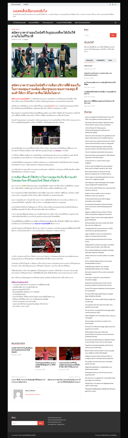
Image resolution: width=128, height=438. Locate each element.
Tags (110, 60)
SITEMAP (26, 4)
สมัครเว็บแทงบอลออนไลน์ (82, 22)
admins (26, 39)
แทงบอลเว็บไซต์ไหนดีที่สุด (64, 22)
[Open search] (115, 23)
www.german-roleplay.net (56, 424)
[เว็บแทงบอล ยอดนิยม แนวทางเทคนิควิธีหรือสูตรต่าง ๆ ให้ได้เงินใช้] (46, 354)
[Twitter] (113, 4)
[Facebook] (110, 4)
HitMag (114, 435)
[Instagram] (115, 4)
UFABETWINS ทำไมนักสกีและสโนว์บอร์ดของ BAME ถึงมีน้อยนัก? (22, 350)
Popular (89, 60)
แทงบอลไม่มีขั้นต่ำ (34, 22)
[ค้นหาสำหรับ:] (100, 35)
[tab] (89, 61)
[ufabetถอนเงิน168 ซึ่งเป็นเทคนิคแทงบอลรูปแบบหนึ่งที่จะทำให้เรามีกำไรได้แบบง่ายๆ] (69, 354)
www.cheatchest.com (54, 422)
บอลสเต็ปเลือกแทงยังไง (30, 11)
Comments (101, 60)
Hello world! (88, 66)
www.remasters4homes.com (57, 420)
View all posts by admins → (33, 394)
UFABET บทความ (15, 29)
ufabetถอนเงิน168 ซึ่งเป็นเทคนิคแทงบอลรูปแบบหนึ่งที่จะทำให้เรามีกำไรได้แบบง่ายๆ (69, 365)
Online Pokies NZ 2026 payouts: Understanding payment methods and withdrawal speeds (97, 130)
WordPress (106, 435)
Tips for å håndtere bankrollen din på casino (99, 152)
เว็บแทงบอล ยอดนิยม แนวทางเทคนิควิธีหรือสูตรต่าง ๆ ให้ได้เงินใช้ (45, 365)
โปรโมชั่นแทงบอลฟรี (19, 22)
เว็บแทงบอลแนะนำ (47, 22)
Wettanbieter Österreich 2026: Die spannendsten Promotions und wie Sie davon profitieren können (99, 334)
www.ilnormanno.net (54, 417)
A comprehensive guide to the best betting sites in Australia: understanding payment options (98, 206)
